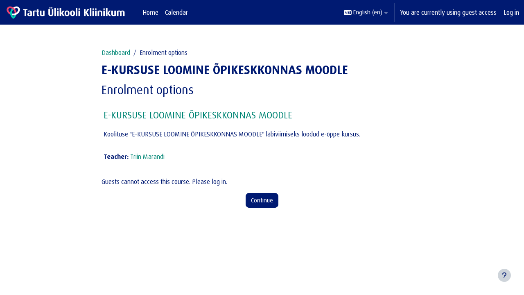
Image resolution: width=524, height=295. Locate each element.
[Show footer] (504, 275)
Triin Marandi (147, 156)
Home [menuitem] (150, 12)
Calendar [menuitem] (176, 12)
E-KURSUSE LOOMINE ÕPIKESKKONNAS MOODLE (198, 115)
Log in (511, 12)
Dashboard (116, 52)
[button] (366, 12)
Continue (262, 200)
